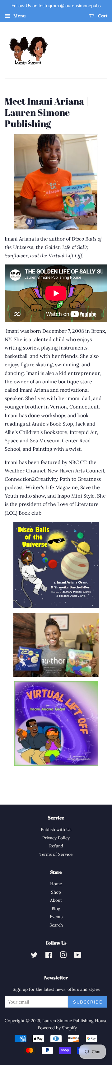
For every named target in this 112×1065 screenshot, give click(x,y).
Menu (19, 16)
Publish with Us (56, 829)
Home (56, 884)
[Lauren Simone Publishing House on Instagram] (63, 956)
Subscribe (87, 1002)
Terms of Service (56, 854)
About (56, 900)
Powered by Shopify (57, 1028)
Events (56, 916)
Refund (56, 846)
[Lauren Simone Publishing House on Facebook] (48, 956)
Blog (56, 908)
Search (56, 925)
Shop (56, 892)
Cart (102, 16)
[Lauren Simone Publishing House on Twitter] (34, 956)
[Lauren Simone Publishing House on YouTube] (77, 956)
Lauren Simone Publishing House (74, 1020)
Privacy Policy (56, 838)
